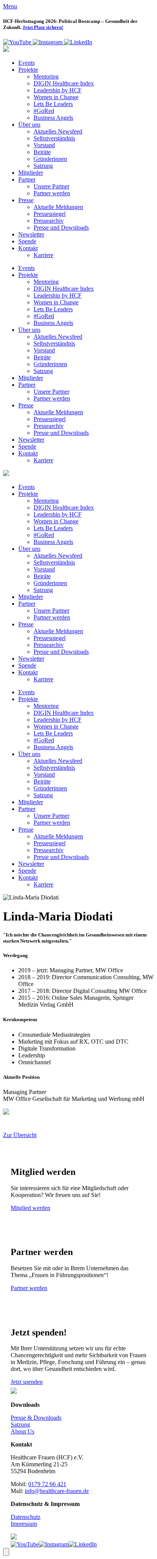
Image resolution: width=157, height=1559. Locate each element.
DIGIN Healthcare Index (64, 83)
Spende (27, 241)
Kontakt (28, 248)
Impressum (24, 1523)
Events (26, 63)
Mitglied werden (30, 1208)
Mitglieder (30, 172)
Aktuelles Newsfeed (58, 131)
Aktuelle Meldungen (58, 207)
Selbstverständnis (54, 138)
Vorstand (44, 145)
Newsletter (31, 234)
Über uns (29, 124)
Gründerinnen (50, 159)
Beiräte (42, 152)
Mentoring (46, 76)
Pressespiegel (50, 214)
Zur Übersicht (20, 1135)
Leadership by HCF (58, 90)
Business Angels (53, 117)
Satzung (43, 165)
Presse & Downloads (36, 1417)
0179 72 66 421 (47, 1484)
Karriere (43, 255)
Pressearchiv (49, 220)
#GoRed (44, 111)
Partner (26, 179)
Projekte (28, 69)
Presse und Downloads (61, 227)
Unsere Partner (51, 186)
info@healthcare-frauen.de (57, 1491)
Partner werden (52, 193)
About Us (22, 1431)
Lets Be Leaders (53, 104)
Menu (10, 6)
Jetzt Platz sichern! (42, 27)
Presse (26, 200)
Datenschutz (25, 1517)
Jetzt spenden (27, 1382)
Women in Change (56, 97)
